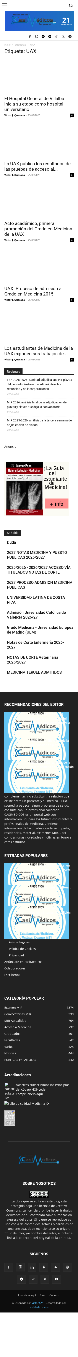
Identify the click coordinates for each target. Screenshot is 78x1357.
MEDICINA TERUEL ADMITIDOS (34, 672)
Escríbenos (12, 975)
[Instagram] (36, 36)
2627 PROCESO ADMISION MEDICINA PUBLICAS (39, 584)
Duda (11, 542)
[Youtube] (70, 36)
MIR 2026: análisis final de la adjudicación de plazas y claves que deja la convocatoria (37, 405)
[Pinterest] (43, 1267)
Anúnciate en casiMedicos (23, 962)
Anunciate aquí (27, 1295)
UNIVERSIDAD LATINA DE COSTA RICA (36, 599)
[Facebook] (29, 36)
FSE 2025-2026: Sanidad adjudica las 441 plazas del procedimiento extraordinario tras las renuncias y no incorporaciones (39, 384)
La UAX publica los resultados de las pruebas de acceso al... (37, 166)
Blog (42, 1295)
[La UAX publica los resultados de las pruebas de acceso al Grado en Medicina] (39, 141)
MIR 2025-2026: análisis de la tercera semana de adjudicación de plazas (39, 423)
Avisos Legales (19, 942)
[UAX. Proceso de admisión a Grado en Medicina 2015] (39, 266)
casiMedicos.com (39, 1307)
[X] (63, 36)
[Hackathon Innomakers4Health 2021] (36, 901)
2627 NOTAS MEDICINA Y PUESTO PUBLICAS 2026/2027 (37, 555)
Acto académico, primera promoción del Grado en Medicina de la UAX (38, 229)
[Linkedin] (32, 1267)
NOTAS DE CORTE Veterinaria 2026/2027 (32, 659)
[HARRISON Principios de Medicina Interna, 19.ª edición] (36, 922)
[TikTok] (56, 36)
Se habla (12, 533)
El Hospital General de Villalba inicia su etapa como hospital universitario (34, 104)
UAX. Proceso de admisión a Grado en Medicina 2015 (33, 291)
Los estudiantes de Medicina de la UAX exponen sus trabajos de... (38, 351)
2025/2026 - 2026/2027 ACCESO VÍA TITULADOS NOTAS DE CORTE (39, 569)
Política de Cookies (22, 949)
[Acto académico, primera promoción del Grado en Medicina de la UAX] (39, 201)
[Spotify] (43, 36)
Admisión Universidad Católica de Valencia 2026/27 (36, 614)
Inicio (7, 44)
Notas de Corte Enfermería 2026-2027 (35, 644)
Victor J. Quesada (14, 115)
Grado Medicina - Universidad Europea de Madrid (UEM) (40, 629)
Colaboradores (15, 968)
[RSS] (55, 1267)
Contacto (54, 1295)
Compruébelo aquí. (30, 1094)
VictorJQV (37, 1303)
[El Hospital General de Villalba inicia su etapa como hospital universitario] (39, 76)
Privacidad (16, 955)
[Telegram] (50, 36)
